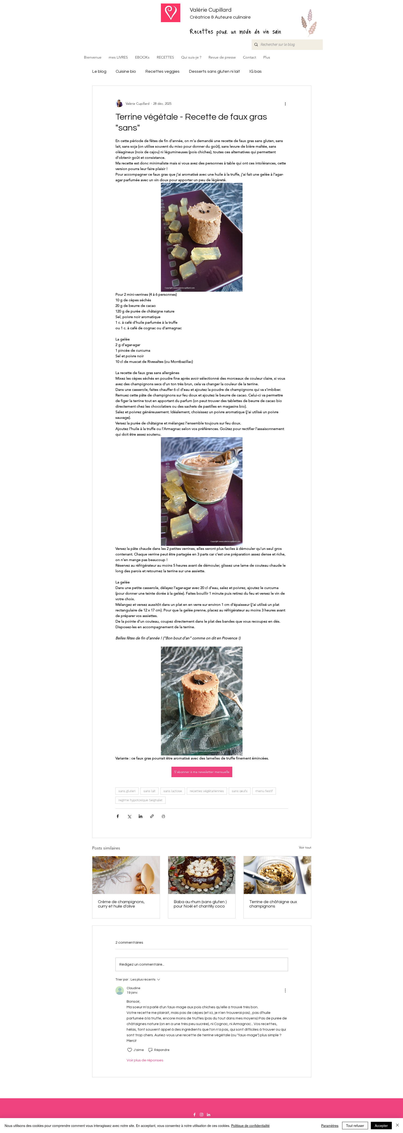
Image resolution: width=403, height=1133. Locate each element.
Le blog (99, 71)
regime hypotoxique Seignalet (140, 800)
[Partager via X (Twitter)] (129, 816)
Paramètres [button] (329, 1125)
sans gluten (126, 791)
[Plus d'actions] (285, 103)
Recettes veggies (162, 71)
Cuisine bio (126, 71)
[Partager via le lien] (152, 816)
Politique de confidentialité (250, 1125)
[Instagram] (201, 1114)
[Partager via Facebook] (117, 816)
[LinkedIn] (208, 1114)
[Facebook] (194, 1114)
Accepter (381, 1125)
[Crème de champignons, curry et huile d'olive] (126, 875)
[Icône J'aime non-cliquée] (130, 1050)
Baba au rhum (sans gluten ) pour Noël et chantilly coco (200, 904)
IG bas (255, 71)
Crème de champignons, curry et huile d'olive (121, 904)
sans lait (149, 791)
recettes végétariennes (207, 791)
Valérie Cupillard (211, 10)
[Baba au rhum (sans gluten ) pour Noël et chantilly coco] (202, 875)
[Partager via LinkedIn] (140, 816)
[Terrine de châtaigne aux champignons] (277, 875)
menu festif (264, 791)
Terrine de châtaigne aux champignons (273, 904)
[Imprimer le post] (163, 816)
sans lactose (172, 791)
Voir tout (305, 847)
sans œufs (239, 791)
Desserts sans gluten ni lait (214, 71)
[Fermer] (397, 1125)
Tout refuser (355, 1125)
